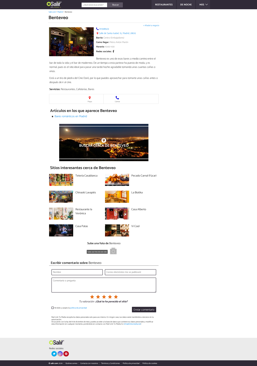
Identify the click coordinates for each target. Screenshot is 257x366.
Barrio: (99, 38)
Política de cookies (149, 363)
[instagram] (60, 353)
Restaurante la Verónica (83, 212)
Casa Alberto (138, 210)
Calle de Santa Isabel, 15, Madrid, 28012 (117, 33)
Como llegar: (102, 42)
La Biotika (137, 193)
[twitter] (54, 353)
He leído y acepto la (70, 308)
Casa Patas (81, 226)
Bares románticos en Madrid (71, 116)
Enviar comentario (144, 309)
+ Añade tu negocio (151, 25)
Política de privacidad (131, 363)
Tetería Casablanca (86, 176)
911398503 (104, 29)
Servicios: (54, 89)
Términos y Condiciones (110, 363)
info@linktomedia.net (132, 324)
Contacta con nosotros (89, 363)
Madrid (60, 12)
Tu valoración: (86, 301)
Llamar (117, 101)
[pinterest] (66, 353)
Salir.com (52, 12)
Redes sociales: (104, 52)
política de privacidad (78, 307)
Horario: (100, 47)
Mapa (90, 101)
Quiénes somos (71, 363)
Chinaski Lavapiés (85, 193)
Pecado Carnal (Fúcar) (143, 176)
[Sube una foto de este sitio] (113, 251)
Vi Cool (135, 226)
